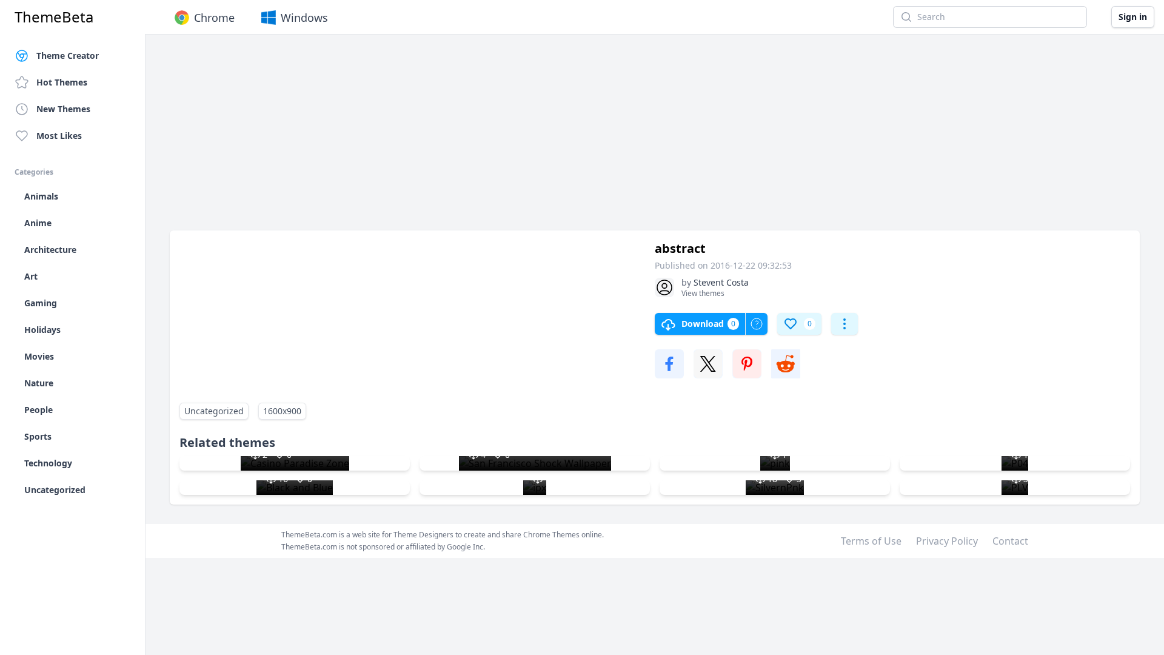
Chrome (214, 17)
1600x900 (282, 411)
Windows (304, 17)
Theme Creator (67, 55)
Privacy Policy (947, 541)
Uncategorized (214, 411)
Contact (1010, 541)
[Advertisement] (533, 138)
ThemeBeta (54, 17)
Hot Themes (61, 82)
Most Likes (59, 135)
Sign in (1133, 16)
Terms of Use (871, 541)
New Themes (63, 109)
